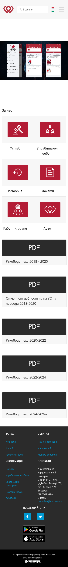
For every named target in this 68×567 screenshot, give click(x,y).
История (15, 191)
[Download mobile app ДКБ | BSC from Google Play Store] (34, 530)
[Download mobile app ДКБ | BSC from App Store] (34, 539)
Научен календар (47, 442)
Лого (47, 229)
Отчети (47, 191)
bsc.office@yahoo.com (50, 501)
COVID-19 (11, 498)
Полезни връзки (14, 492)
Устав (15, 148)
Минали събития (47, 454)
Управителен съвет (47, 151)
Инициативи (45, 448)
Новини (10, 469)
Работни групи (15, 229)
